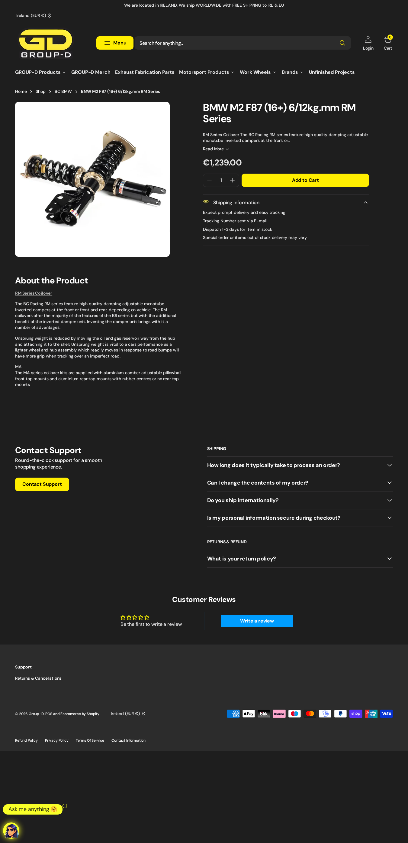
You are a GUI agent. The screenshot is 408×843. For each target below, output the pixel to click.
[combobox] (243, 43)
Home (21, 91)
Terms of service (90, 740)
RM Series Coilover (33, 293)
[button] (368, 42)
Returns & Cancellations (38, 678)
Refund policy (26, 740)
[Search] (342, 43)
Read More (213, 149)
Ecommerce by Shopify (79, 713)
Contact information (128, 740)
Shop (40, 91)
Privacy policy (57, 740)
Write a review (257, 621)
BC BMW (63, 91)
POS (48, 713)
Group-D (36, 713)
